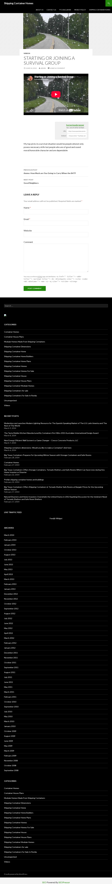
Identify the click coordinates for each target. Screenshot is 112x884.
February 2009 (10, 755)
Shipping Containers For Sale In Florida (20, 395)
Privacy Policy (80, 10)
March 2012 (9, 638)
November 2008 (11, 760)
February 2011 (10, 697)
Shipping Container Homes (18, 3)
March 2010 (9, 721)
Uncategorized (10, 400)
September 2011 (11, 667)
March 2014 (9, 535)
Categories (10, 324)
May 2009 (8, 746)
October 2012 (10, 603)
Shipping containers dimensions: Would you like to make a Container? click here (37, 448)
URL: (65, 131)
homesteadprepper (75, 125)
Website (28, 230)
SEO (44, 882)
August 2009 (9, 736)
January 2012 (9, 648)
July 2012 (8, 618)
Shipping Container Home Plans (17, 361)
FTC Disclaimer (65, 10)
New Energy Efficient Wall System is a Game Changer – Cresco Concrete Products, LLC (41, 440)
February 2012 (10, 643)
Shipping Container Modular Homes (19, 386)
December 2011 (11, 653)
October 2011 (10, 662)
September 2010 (11, 706)
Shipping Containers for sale (16, 390)
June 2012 (8, 623)
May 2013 (8, 569)
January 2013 (9, 589)
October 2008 (10, 765)
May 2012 (8, 628)
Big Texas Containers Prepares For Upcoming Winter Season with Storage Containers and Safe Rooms (47, 455)
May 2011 (8, 687)
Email (27, 219)
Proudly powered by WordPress (15, 874)
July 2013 (8, 559)
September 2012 (11, 608)
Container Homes (11, 332)
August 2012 (9, 613)
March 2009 (9, 751)
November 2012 (11, 599)
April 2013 (8, 574)
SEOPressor (64, 882)
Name (27, 207)
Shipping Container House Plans (18, 381)
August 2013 (9, 554)
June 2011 (8, 682)
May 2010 (8, 716)
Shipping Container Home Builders (18, 356)
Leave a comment (57, 68)
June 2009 (8, 741)
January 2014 (9, 545)
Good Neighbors (31, 181)
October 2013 (10, 550)
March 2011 (9, 692)
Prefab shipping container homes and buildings (24, 479)
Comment (28, 242)
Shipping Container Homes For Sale (19, 371)
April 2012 (8, 633)
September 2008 (11, 770)
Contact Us (51, 10)
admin (43, 68)
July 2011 (8, 677)
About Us (39, 10)
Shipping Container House (15, 376)
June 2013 (8, 564)
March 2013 (9, 579)
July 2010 (8, 711)
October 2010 (10, 702)
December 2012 (11, 594)
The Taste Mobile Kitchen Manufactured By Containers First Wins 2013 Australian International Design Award (51, 433)
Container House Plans (14, 337)
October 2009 (10, 731)
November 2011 (11, 657)
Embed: (64, 136)
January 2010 (9, 726)
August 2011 (9, 672)
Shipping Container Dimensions (17, 346)
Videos (27, 53)
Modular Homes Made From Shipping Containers (24, 341)
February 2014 (10, 540)
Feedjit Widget (56, 518)
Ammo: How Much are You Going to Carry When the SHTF (50, 171)
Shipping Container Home (15, 351)
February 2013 (10, 584)
